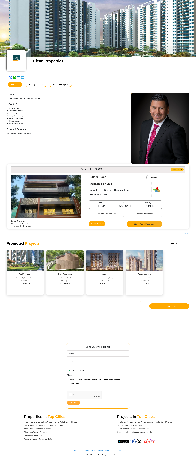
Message (71, 375)
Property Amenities (144, 214)
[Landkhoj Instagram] (152, 441)
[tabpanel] (98, 28)
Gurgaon (39, 425)
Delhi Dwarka (64, 422)
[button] (72, 370)
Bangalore (42, 422)
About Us (15, 85)
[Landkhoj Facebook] (133, 441)
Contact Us (82, 450)
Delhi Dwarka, (166, 422)
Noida (73, 422)
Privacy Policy (91, 450)
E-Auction (119, 450)
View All (186, 234)
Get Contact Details (97, 224)
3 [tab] (100, 54)
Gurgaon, (151, 422)
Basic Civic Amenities (106, 214)
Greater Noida (53, 422)
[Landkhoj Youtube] (146, 441)
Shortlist (154, 177)
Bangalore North (45, 439)
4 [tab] (103, 54)
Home (75, 450)
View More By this (21, 226)
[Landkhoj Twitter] (139, 441)
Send (73, 403)
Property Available (35, 85)
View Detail (177, 169)
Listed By (17, 221)
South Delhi (48, 425)
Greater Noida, (141, 422)
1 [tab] (93, 54)
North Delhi (58, 425)
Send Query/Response (144, 224)
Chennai (47, 429)
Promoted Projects (60, 85)
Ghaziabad (38, 429)
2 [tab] (96, 54)
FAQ (105, 450)
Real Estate (111, 450)
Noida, (158, 422)
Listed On (20, 224)
